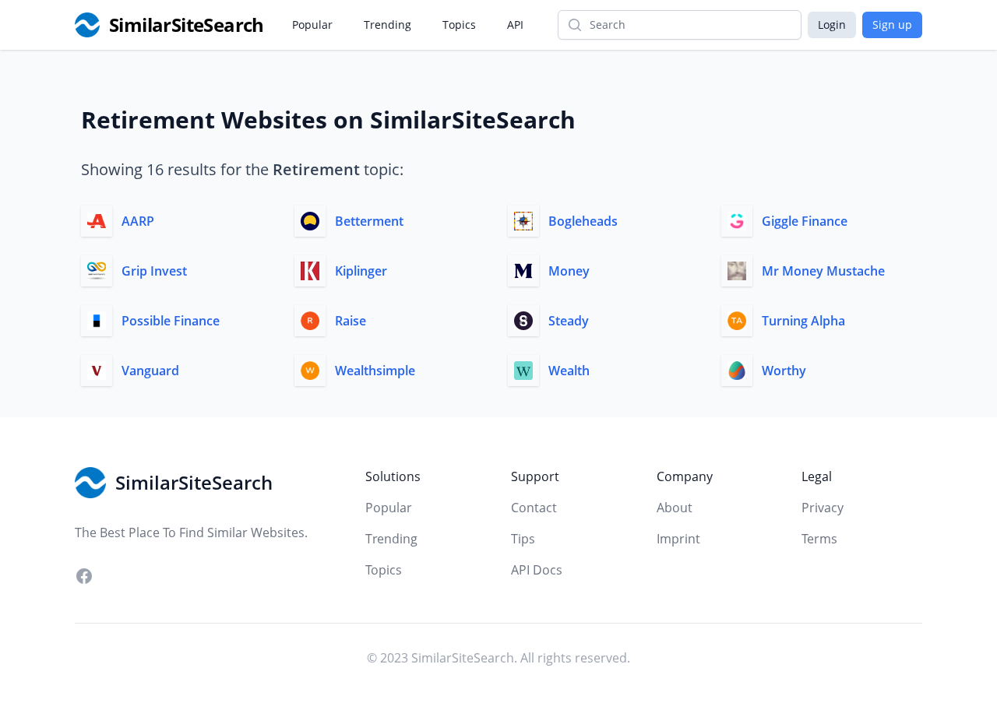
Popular (312, 24)
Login (832, 24)
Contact (534, 507)
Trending (387, 24)
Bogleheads (583, 221)
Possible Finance (171, 320)
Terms (819, 538)
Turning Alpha (803, 320)
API (515, 24)
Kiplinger (361, 270)
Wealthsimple (375, 370)
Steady (568, 320)
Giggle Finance (804, 221)
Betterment (369, 221)
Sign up (892, 24)
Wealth (569, 370)
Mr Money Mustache (823, 270)
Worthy (784, 370)
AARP (138, 221)
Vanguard (150, 370)
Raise (350, 320)
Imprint (678, 538)
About (674, 507)
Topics (459, 24)
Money (569, 270)
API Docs (536, 569)
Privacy (822, 507)
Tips (523, 538)
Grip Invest (154, 270)
